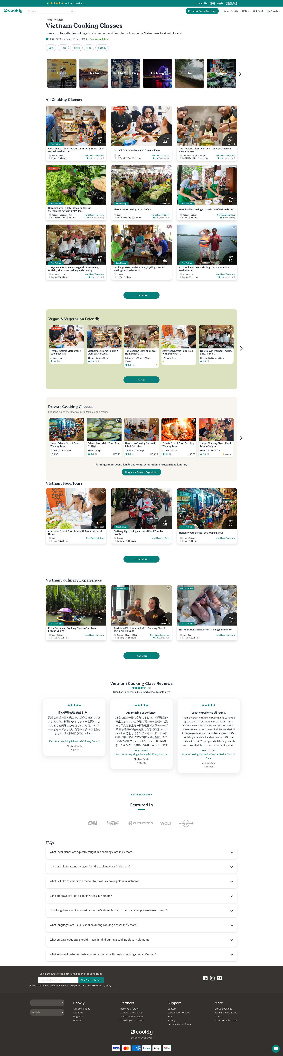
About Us (78, 1012)
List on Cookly (230, 11)
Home (49, 19)
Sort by (102, 47)
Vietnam (58, 19)
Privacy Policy (105, 985)
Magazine (78, 1016)
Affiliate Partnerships (131, 1012)
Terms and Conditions (179, 1024)
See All (141, 380)
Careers (219, 1016)
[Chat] (276, 1049)
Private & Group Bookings (202, 11)
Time (63, 47)
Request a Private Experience (141, 472)
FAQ (170, 1016)
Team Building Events (226, 1012)
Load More (141, 295)
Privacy (171, 1020)
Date (51, 47)
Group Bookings (223, 1008)
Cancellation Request (179, 1012)
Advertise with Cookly (226, 1020)
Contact (172, 1008)
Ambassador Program (131, 1016)
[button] (65, 3)
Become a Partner (129, 1008)
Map (89, 47)
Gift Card (258, 11)
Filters (76, 47)
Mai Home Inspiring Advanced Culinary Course (74, 741)
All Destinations (81, 1008)
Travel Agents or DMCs (132, 1020)
